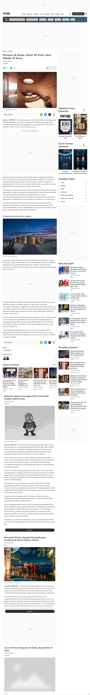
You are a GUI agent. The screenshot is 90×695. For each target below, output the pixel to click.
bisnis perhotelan (10, 122)
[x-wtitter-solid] (49, 114)
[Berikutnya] (57, 375)
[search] (70, 14)
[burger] (86, 14)
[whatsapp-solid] (41, 114)
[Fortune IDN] (6, 13)
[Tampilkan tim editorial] (56, 358)
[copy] (53, 114)
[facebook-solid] (45, 114)
